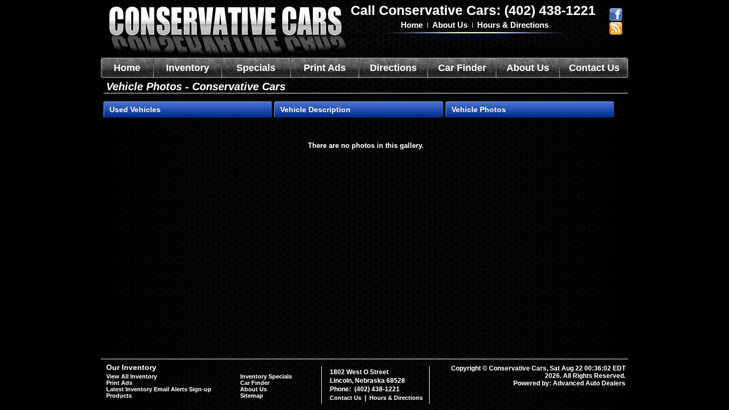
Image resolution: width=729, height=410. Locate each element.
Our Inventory (131, 367)
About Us (449, 24)
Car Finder (462, 67)
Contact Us (594, 67)
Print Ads (325, 67)
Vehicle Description (315, 109)
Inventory (187, 67)
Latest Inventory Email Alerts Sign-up (158, 389)
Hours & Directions (513, 24)
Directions (393, 67)
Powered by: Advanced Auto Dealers (569, 383)
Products (119, 395)
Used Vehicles (135, 109)
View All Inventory (131, 376)
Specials (255, 67)
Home (412, 24)
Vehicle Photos (478, 109)
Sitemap (251, 395)
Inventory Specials (266, 376)
